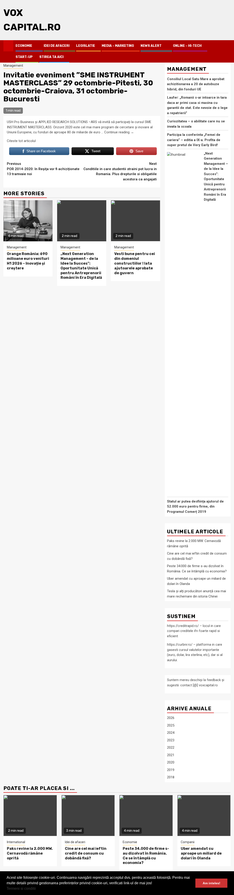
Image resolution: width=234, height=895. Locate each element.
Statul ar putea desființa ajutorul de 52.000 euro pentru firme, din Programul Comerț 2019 (195, 506)
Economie (24, 46)
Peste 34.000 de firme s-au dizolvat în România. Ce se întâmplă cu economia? (146, 855)
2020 (170, 762)
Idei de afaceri (56, 46)
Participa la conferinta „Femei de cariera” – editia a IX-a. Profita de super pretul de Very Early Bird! (193, 140)
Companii (187, 842)
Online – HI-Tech (187, 46)
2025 (170, 725)
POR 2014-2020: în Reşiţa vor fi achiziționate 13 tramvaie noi (43, 169)
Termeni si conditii (21, 888)
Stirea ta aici (51, 57)
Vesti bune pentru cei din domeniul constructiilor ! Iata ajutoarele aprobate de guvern (134, 263)
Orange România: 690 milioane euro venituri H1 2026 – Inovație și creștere (28, 261)
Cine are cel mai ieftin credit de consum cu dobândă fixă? (85, 853)
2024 (170, 733)
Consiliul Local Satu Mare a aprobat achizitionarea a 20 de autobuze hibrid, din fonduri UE (195, 84)
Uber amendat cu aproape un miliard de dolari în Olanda (201, 853)
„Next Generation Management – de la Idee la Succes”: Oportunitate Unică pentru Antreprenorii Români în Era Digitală (81, 266)
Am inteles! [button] (211, 883)
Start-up (24, 57)
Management (13, 65)
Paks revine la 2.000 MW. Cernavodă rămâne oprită (30, 853)
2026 (170, 718)
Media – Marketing (118, 46)
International (16, 842)
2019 (170, 770)
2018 (170, 777)
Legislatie (85, 46)
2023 (170, 740)
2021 (170, 755)
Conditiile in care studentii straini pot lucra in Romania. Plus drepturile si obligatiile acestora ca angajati (120, 171)
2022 (170, 747)
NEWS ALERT (151, 46)
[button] (37, 889)
